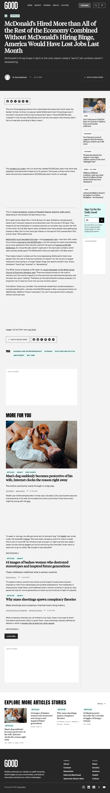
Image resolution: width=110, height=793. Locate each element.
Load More (11, 636)
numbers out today (17, 168)
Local (86, 189)
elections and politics (65, 351)
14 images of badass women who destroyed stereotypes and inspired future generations (38, 564)
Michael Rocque (35, 610)
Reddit (63, 536)
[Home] (6, 15)
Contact (67, 767)
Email (88, 216)
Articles (15, 16)
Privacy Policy (89, 229)
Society (37, 5)
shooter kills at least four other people (37, 623)
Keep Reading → (12, 553)
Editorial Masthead (72, 775)
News (30, 5)
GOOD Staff (20, 491)
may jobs (31, 355)
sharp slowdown (20, 212)
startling (55, 212)
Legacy (20, 472)
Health (56, 5)
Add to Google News (95, 77)
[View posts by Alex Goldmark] (7, 77)
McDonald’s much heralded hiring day (22, 239)
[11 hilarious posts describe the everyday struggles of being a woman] (94, 717)
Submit (102, 221)
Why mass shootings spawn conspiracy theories (41, 599)
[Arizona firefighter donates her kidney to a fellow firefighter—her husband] (94, 192)
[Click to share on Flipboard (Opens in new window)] (19, 101)
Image (8, 329)
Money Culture (90, 169)
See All (100, 704)
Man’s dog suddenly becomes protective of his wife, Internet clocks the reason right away (39, 478)
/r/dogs (26, 539)
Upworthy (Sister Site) (73, 778)
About (66, 764)
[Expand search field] (95, 5)
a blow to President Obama (39, 212)
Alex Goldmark (21, 77)
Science (47, 5)
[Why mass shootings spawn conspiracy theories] (68, 717)
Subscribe (85, 5)
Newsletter (68, 771)
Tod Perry (10, 491)
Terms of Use (94, 227)
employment (19, 355)
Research (88, 134)
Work (86, 116)
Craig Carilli (11, 577)
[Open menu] (102, 5)
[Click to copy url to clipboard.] (27, 101)
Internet (88, 152)
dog (28, 501)
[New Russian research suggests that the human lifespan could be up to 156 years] (94, 138)
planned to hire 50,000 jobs (29, 242)
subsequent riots (50, 239)
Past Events (31, 472)
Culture (65, 5)
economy (48, 351)
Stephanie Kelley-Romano (16, 610)
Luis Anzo (32, 329)
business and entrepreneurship (28, 351)
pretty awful (65, 212)
